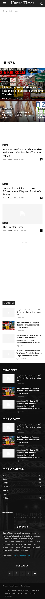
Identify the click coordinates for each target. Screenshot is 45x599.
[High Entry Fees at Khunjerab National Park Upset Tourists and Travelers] (22, 84)
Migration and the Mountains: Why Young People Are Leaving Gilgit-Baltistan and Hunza (29, 353)
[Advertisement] (22, 36)
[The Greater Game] (22, 214)
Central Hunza (8, 109)
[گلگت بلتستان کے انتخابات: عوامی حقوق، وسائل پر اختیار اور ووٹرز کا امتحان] (8, 312)
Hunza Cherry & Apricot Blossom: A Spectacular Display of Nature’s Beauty (21, 191)
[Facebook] (16, 573)
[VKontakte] (34, 573)
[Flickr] (22, 573)
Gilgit (10, 11)
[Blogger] (10, 573)
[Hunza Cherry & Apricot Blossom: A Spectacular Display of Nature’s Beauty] (22, 175)
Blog (4, 83)
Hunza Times (7, 159)
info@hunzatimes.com (21, 555)
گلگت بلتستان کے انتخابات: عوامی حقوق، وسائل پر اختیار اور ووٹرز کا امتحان (29, 312)
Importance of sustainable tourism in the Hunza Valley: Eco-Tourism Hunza (22, 152)
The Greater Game (13, 227)
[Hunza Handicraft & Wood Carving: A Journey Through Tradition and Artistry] (18, 111)
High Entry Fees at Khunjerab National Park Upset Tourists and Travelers (28, 324)
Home (4, 11)
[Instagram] (28, 573)
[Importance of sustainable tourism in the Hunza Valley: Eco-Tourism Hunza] (22, 136)
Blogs (5, 145)
